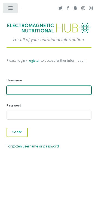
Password (14, 105)
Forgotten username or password (33, 146)
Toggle (10, 9)
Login (17, 132)
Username (14, 80)
